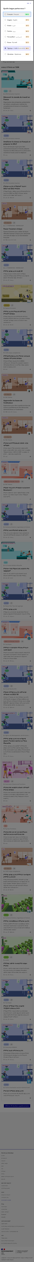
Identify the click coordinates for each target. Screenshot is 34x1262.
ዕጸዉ (28, 3)
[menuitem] (17, 14)
